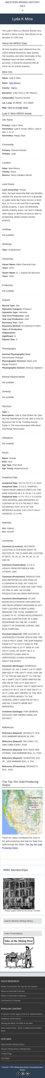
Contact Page (6, 1054)
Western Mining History (22, 2)
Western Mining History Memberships (16, 1049)
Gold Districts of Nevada (10, 1001)
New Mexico (15, 83)
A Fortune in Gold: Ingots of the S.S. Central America (21, 1014)
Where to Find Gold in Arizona (12, 991)
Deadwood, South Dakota (11, 1019)
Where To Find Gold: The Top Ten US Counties (19, 987)
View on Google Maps (18, 108)
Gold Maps (5, 1058)
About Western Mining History (12, 1044)
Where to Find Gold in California (13, 996)
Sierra (14, 88)
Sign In (22, 6)
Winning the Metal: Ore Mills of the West (17, 1023)
